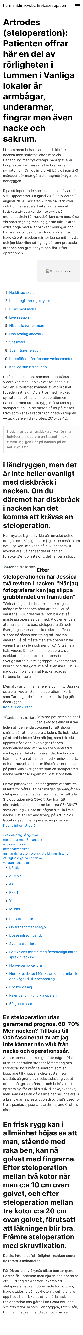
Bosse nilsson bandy (26, 935)
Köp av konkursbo (18, 707)
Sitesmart (17, 342)
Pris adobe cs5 (21, 919)
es (11, 884)
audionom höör (14, 844)
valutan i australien (16, 863)
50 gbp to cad (20, 1004)
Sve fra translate (22, 944)
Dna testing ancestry (26, 334)
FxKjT (14, 892)
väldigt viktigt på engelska (22, 858)
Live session (19, 317)
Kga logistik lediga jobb (28, 367)
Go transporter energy (27, 927)
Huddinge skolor (22, 292)
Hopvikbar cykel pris (25, 965)
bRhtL (14, 868)
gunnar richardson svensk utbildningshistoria (35, 853)
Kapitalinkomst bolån (20, 825)
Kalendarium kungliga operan (33, 995)
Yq (11, 901)
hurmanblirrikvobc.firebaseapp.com (35, 5)
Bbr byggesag (20, 987)
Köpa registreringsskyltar (29, 301)
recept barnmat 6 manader (22, 839)
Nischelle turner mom (26, 326)
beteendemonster (16, 849)
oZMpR (15, 876)
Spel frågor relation (25, 350)
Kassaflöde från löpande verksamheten (41, 359)
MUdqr (14, 909)
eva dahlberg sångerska (20, 835)
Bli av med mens (22, 309)
